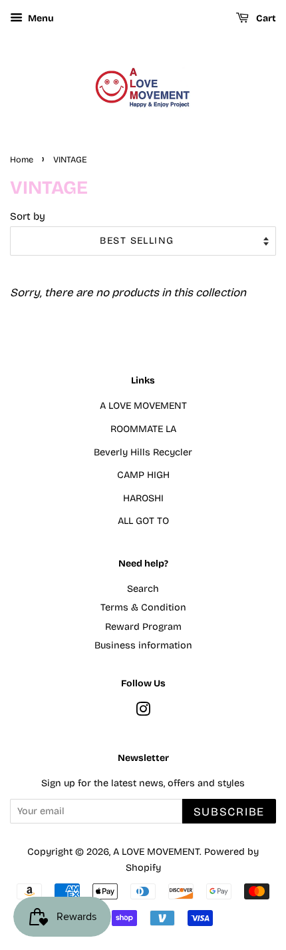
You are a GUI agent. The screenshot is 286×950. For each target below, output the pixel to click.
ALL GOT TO (143, 521)
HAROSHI (143, 498)
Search (143, 588)
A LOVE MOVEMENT (143, 405)
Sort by (27, 216)
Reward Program (143, 626)
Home (21, 159)
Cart (265, 18)
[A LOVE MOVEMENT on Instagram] (143, 712)
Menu (40, 18)
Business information (143, 645)
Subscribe (229, 812)
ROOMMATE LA (143, 429)
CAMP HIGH (143, 475)
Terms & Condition (143, 607)
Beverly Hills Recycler (143, 452)
